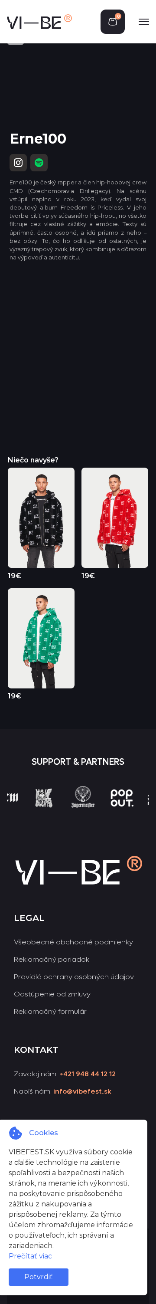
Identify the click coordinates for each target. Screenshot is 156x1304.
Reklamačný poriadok (51, 959)
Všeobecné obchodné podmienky (73, 942)
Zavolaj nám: (65, 1073)
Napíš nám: (62, 1091)
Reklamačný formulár (50, 1011)
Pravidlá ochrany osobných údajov (74, 976)
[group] (35, 813)
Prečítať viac (30, 1256)
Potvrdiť (38, 1277)
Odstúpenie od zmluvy (52, 994)
